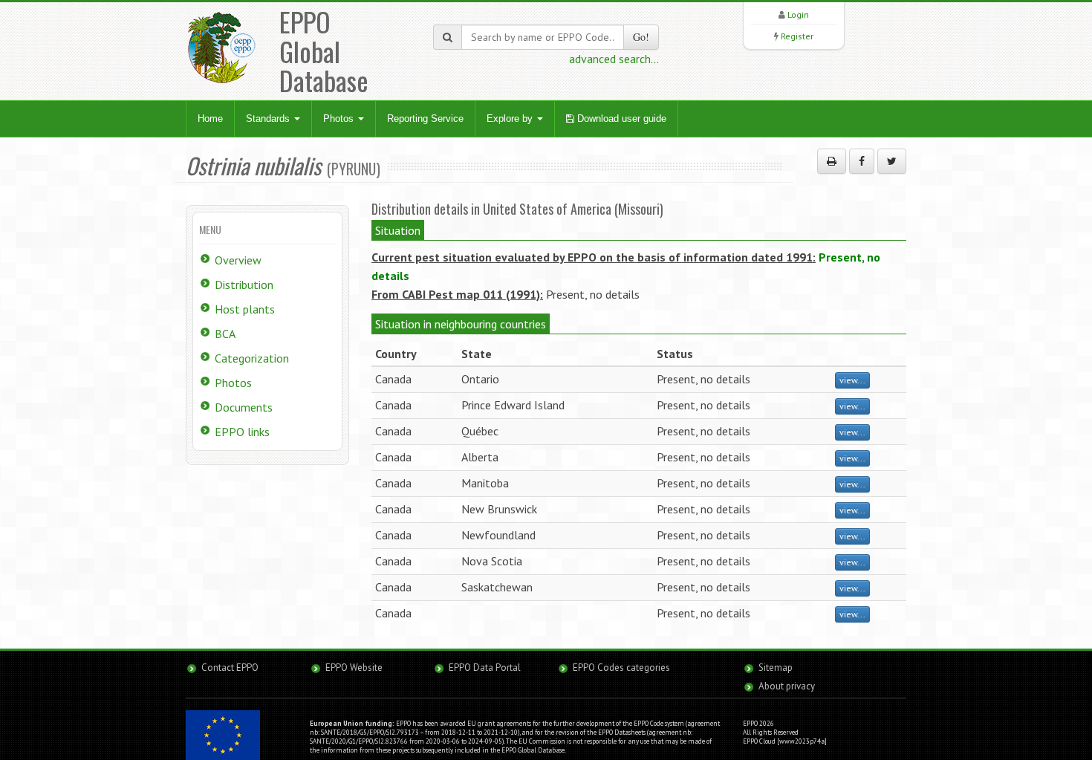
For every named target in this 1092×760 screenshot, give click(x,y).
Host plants (245, 309)
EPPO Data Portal (485, 667)
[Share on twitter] (891, 161)
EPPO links (242, 431)
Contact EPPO (230, 667)
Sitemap (775, 667)
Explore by (511, 118)
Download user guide (620, 118)
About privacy (786, 686)
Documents (244, 407)
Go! (641, 37)
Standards (269, 118)
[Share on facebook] (861, 161)
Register (797, 36)
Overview (238, 260)
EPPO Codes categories (621, 667)
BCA (225, 333)
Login (798, 14)
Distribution (244, 284)
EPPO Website (354, 667)
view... (852, 380)
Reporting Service (425, 118)
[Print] (831, 161)
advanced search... (614, 58)
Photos (340, 118)
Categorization (252, 358)
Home (210, 118)
